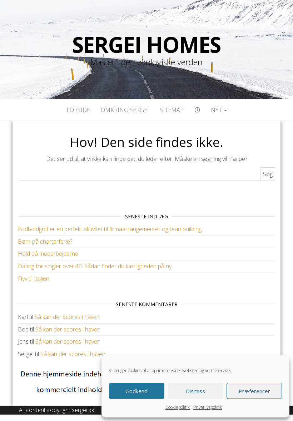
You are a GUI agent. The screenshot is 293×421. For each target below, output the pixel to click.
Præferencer (254, 391)
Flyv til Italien (33, 279)
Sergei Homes (146, 44)
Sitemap (172, 110)
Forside (78, 110)
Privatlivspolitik (207, 407)
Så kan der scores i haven (67, 317)
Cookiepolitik (177, 407)
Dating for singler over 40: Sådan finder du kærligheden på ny (95, 266)
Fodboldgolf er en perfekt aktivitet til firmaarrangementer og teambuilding (110, 229)
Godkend (136, 391)
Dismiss (195, 391)
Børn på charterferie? (45, 241)
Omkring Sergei (125, 110)
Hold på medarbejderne (48, 254)
